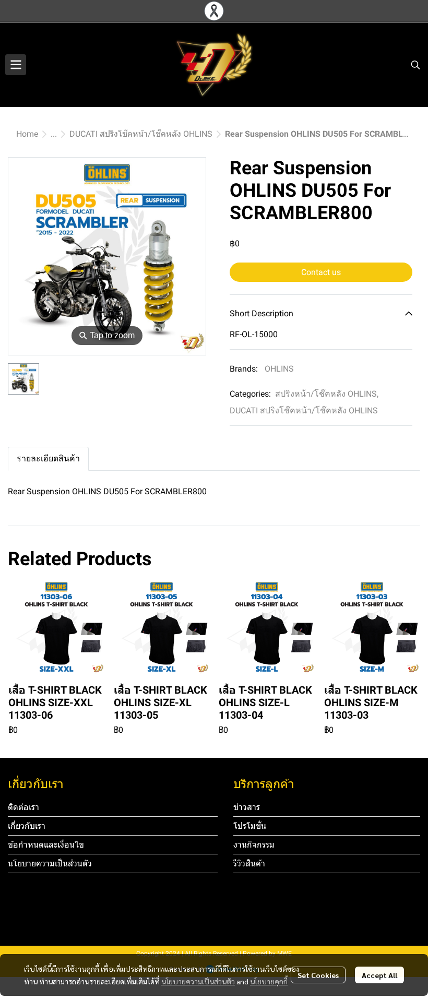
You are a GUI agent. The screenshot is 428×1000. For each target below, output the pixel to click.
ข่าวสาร (246, 807)
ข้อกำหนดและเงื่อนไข (46, 845)
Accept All (379, 975)
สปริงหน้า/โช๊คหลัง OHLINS (326, 394)
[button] (415, 64)
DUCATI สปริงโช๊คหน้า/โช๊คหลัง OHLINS (140, 134)
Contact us (321, 272)
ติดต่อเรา (23, 807)
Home (27, 134)
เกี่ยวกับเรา (26, 826)
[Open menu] (15, 64)
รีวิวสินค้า (249, 863)
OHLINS (279, 369)
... (54, 134)
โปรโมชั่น (249, 826)
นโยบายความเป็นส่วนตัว (198, 981)
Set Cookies (318, 975)
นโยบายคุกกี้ (269, 981)
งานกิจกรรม (254, 845)
